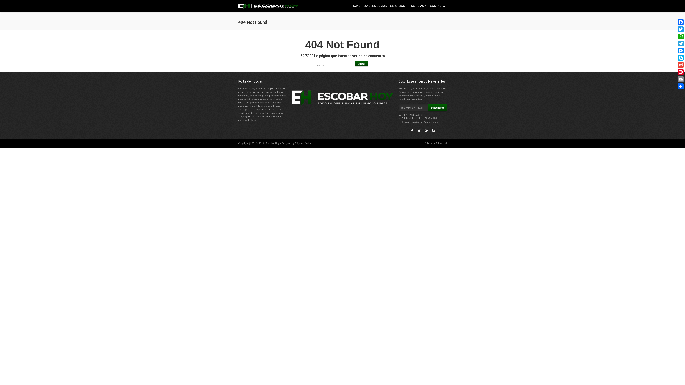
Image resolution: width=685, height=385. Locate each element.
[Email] (680, 79)
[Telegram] (680, 43)
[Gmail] (680, 64)
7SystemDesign (303, 143)
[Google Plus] (426, 130)
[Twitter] (419, 130)
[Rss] (433, 130)
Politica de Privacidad (435, 143)
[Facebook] (412, 130)
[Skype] (680, 57)
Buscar (361, 63)
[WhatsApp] (680, 36)
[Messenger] (680, 50)
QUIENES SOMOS (375, 5)
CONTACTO (437, 5)
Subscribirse (437, 107)
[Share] (680, 86)
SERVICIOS (397, 5)
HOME (356, 5)
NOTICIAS (417, 5)
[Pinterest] (680, 72)
